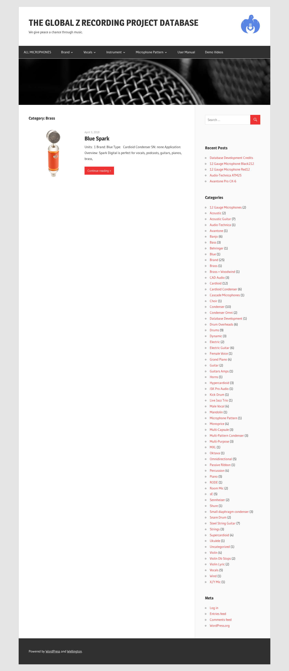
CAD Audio (217, 277)
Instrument (114, 52)
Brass (213, 266)
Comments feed (221, 619)
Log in (214, 608)
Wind (213, 576)
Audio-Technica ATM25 (225, 175)
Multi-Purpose (219, 441)
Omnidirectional (221, 459)
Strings (215, 529)
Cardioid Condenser (223, 289)
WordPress (53, 651)
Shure (214, 506)
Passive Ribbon (220, 465)
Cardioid (216, 283)
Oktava (215, 453)
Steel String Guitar (223, 523)
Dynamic (216, 336)
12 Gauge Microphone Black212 (232, 164)
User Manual (186, 52)
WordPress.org (220, 625)
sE (211, 494)
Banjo (214, 236)
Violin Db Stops (220, 558)
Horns (214, 377)
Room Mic (217, 488)
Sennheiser (217, 500)
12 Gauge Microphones (226, 207)
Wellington (74, 651)
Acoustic (215, 213)
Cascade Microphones (225, 295)
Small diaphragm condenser (229, 511)
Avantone (216, 231)
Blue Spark (97, 138)
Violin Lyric (217, 564)
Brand (65, 52)
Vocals (88, 52)
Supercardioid (219, 535)
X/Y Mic (215, 582)
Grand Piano (218, 359)
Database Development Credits (231, 158)
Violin (213, 552)
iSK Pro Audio (219, 389)
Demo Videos (214, 52)
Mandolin (216, 412)
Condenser (217, 307)
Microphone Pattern (149, 52)
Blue (213, 254)
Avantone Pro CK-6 (223, 181)
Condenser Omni (221, 312)
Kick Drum (217, 394)
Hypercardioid (219, 383)
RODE (214, 482)
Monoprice (217, 424)
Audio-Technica (220, 225)
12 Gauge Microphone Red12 (230, 169)
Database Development (226, 318)
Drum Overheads (221, 324)
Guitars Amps (219, 371)
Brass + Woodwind (222, 272)
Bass (213, 242)
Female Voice (219, 353)
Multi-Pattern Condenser (227, 435)
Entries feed (218, 614)
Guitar (214, 365)
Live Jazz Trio (219, 400)
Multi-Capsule (219, 429)
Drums (214, 330)
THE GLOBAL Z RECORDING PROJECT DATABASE (113, 22)
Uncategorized (220, 547)
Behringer (216, 248)
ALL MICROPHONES (37, 52)
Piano (214, 476)
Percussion (217, 470)
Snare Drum (218, 517)
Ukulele (215, 541)
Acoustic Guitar (220, 219)
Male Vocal (217, 406)
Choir (213, 301)
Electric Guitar (219, 348)
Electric (215, 342)
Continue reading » (99, 171)
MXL (213, 447)
